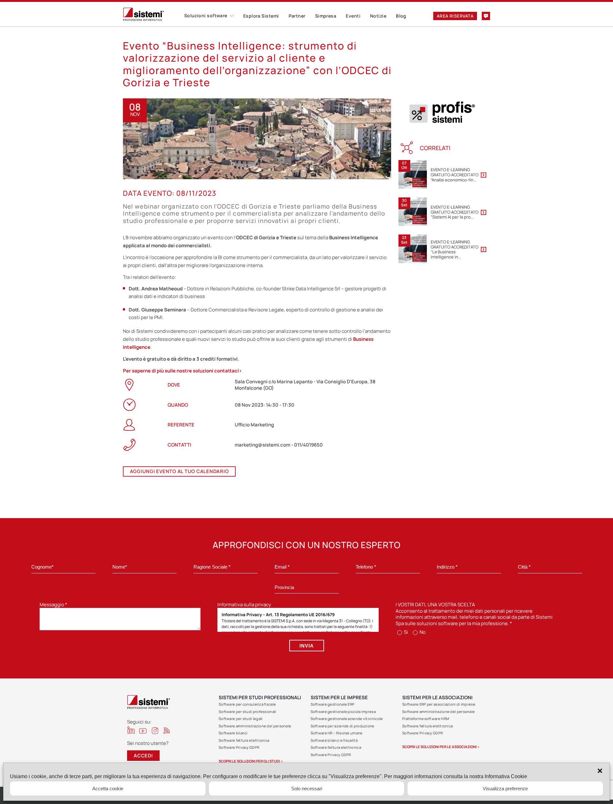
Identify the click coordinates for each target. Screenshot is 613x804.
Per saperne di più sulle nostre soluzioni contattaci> (182, 370)
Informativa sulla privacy (244, 604)
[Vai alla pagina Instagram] (155, 731)
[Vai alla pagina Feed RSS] (167, 730)
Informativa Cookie (506, 776)
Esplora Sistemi (261, 16)
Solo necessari (306, 788)
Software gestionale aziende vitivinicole (347, 718)
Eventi (353, 16)
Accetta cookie (107, 788)
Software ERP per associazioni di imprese (438, 704)
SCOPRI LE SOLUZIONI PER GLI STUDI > (251, 761)
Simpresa (326, 16)
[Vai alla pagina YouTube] (143, 731)
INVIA (306, 645)
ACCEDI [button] (143, 755)
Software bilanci (233, 733)
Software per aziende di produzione (343, 726)
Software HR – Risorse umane (337, 733)
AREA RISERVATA (455, 16)
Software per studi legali (241, 718)
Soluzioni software (205, 15)
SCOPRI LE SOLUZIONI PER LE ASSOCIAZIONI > (441, 746)
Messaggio (53, 604)
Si (405, 632)
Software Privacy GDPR (239, 747)
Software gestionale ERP (333, 704)
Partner (297, 16)
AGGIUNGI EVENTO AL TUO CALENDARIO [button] (179, 471)
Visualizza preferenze (505, 788)
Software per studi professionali (247, 711)
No (422, 632)
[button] (600, 771)
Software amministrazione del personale (255, 726)
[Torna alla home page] (153, 14)
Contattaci (486, 16)
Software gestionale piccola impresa (343, 711)
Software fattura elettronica (244, 740)
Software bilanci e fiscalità (334, 740)
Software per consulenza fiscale (247, 704)
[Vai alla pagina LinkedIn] (131, 730)
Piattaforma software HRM (425, 718)
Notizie (378, 16)
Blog (401, 16)
